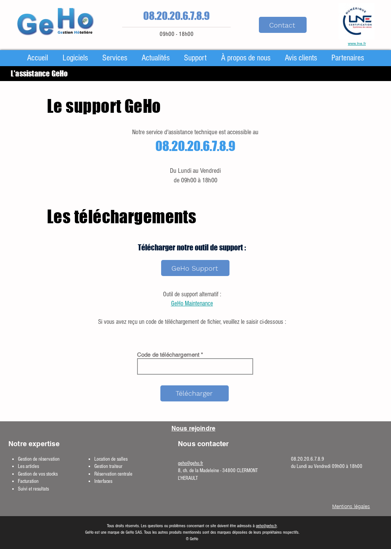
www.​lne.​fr (357, 43)
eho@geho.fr (191, 463)
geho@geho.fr (266, 525)
